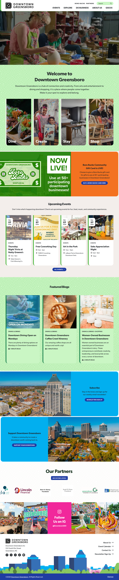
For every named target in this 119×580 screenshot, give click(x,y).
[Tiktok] (19, 555)
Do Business (82, 7)
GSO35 (109, 7)
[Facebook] (7, 555)
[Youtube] (23, 555)
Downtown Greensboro (19, 577)
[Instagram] (15, 555)
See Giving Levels (59, 478)
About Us (97, 7)
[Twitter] (11, 555)
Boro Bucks (80, 3)
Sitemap (110, 577)
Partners (90, 3)
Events (56, 7)
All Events (58, 269)
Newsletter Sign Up (103, 554)
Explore (68, 7)
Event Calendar (104, 546)
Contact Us (106, 550)
